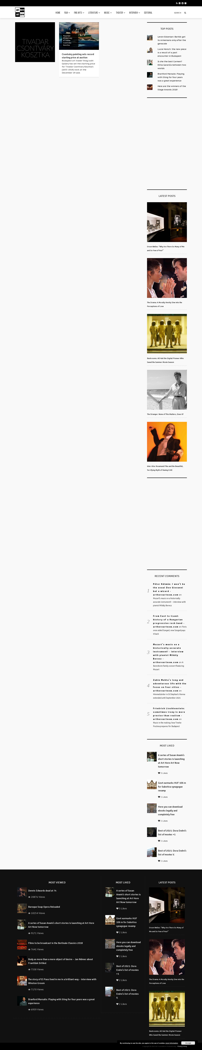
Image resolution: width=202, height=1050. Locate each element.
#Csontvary (67, 38)
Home (58, 12)
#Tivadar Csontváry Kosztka (67, 42)
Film (66, 12)
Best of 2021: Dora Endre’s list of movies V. (127, 994)
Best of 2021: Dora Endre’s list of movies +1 (127, 970)
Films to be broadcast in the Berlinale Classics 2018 (55, 943)
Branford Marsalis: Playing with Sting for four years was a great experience (171, 77)
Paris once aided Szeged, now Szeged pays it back (170, 630)
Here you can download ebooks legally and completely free (170, 810)
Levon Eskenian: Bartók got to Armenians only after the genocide (172, 40)
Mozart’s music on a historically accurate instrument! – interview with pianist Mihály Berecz (169, 602)
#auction (66, 36)
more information (171, 1043)
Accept (188, 1043)
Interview (133, 12)
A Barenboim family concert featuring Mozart (168, 666)
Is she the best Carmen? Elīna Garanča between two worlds (172, 65)
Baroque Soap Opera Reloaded (44, 906)
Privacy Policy (182, 1046)
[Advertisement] (167, 143)
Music (107, 12)
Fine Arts (78, 12)
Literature (93, 12)
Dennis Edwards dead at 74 (42, 890)
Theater (119, 12)
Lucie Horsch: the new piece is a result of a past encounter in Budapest (172, 52)
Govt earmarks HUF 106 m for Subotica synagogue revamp (172, 786)
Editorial (148, 12)
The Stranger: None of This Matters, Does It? (165, 414)
